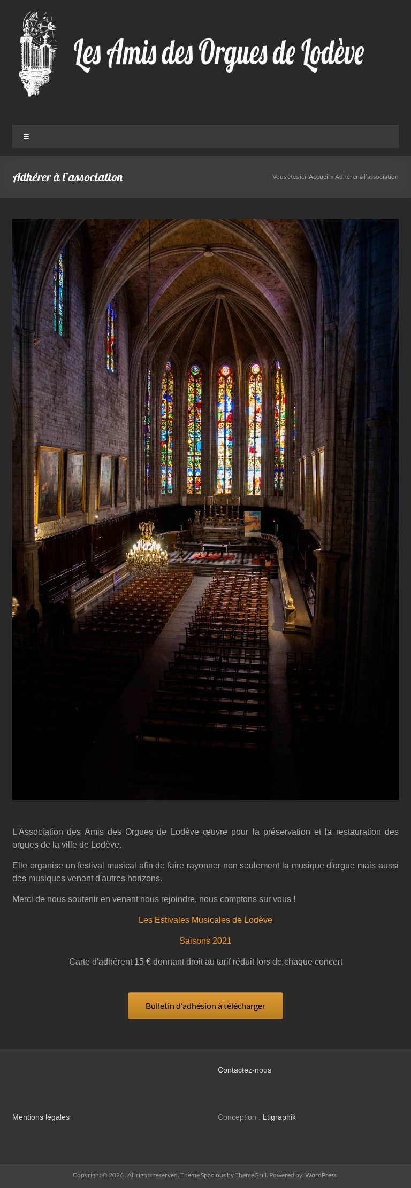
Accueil (319, 177)
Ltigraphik (279, 1117)
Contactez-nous (244, 1070)
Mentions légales (41, 1117)
